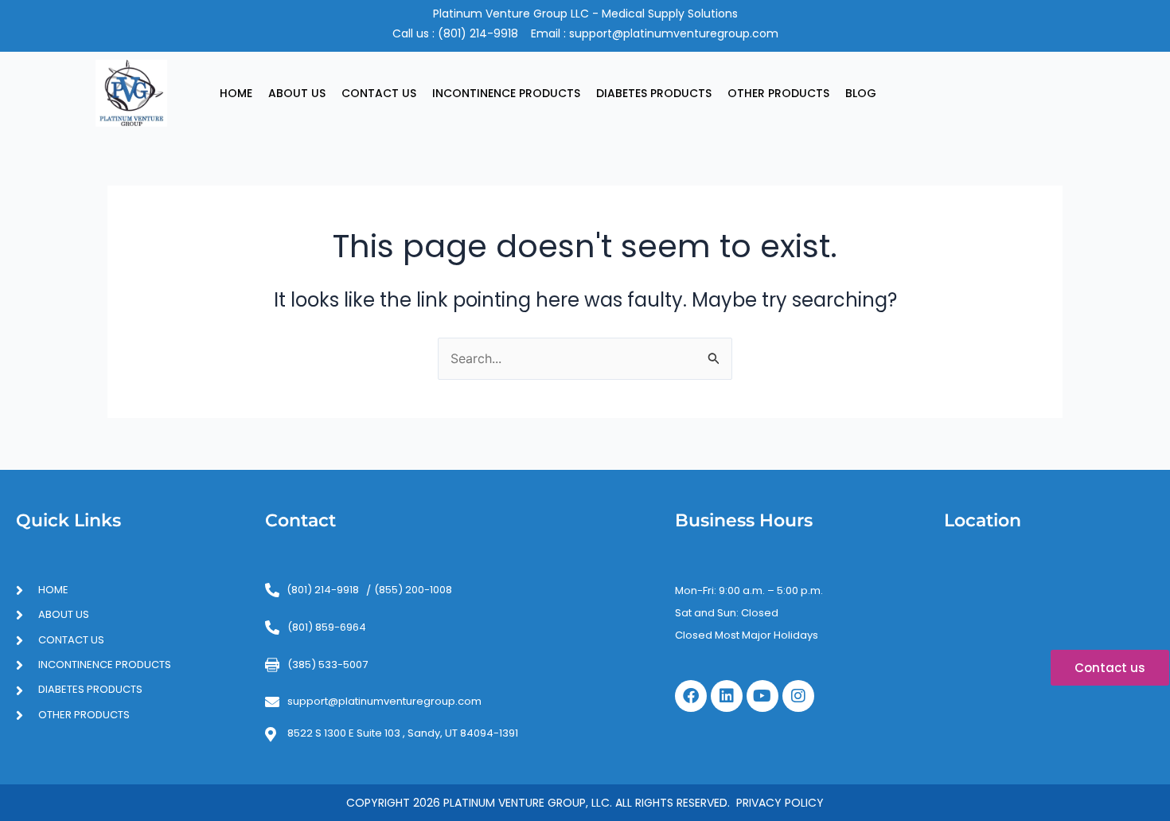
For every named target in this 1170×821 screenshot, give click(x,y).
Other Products (778, 93)
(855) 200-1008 (413, 589)
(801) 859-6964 (326, 627)
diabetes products (654, 93)
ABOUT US (297, 93)
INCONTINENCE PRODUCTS (506, 93)
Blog (860, 93)
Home (236, 93)
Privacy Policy (780, 803)
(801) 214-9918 (478, 33)
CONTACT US (378, 93)
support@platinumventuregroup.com (673, 33)
